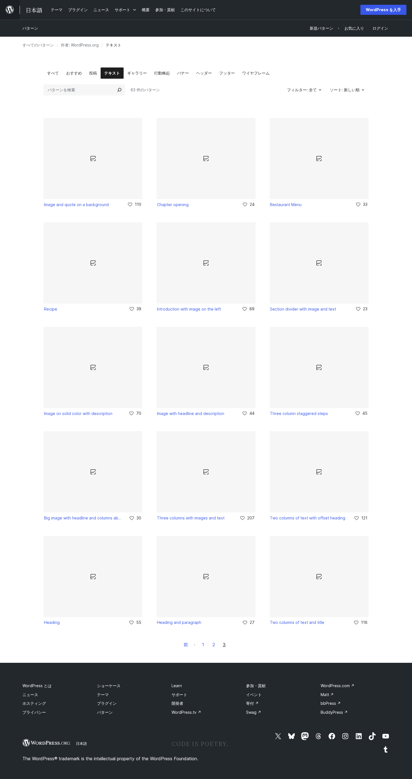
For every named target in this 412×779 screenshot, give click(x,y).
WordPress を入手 (383, 9)
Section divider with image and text (303, 309)
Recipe (50, 309)
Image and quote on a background (76, 204)
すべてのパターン (38, 45)
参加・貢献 (256, 685)
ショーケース (109, 685)
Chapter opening (173, 204)
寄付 (252, 703)
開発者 (177, 703)
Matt (327, 694)
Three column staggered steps (299, 413)
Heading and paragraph (179, 622)
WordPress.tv (186, 712)
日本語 (81, 743)
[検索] (119, 89)
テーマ (103, 694)
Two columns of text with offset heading (307, 518)
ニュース (30, 694)
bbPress (331, 703)
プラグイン (107, 703)
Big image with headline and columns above (82, 518)
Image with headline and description (190, 413)
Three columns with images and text (190, 518)
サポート (179, 694)
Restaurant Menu (286, 204)
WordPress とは (37, 685)
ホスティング (34, 703)
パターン (30, 28)
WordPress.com (338, 685)
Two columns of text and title (297, 622)
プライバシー (34, 712)
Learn (177, 685)
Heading (52, 622)
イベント (254, 694)
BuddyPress (334, 712)
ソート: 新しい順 (345, 89)
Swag (253, 712)
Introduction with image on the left (189, 309)
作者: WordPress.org (80, 45)
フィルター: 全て (302, 89)
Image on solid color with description (78, 413)
